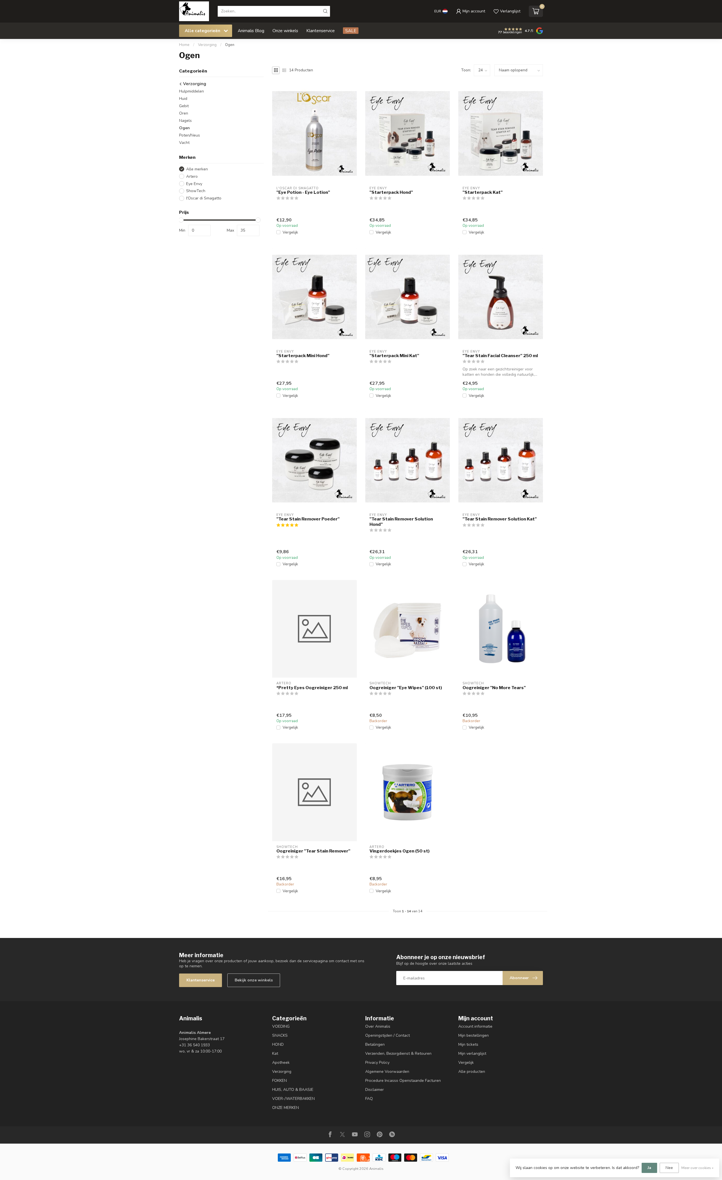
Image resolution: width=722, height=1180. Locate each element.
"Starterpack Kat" (483, 192)
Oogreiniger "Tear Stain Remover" (313, 851)
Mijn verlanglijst (472, 1053)
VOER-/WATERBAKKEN (293, 1098)
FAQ (369, 1098)
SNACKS (280, 1035)
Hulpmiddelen (191, 91)
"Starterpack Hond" (391, 192)
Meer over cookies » (697, 1167)
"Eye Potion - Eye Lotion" (303, 192)
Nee (669, 1167)
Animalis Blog (251, 31)
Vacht (184, 142)
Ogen (229, 44)
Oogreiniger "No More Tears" (494, 687)
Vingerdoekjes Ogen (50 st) (399, 851)
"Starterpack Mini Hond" (302, 355)
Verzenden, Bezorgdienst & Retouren (398, 1053)
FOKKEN (279, 1080)
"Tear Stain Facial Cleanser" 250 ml (500, 355)
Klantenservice (320, 31)
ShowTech (195, 191)
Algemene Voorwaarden (387, 1071)
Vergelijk (290, 232)
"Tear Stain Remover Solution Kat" (500, 519)
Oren (183, 113)
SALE (350, 31)
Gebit (184, 106)
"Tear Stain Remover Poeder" (308, 519)
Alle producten (471, 1071)
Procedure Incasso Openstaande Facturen (403, 1080)
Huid (183, 98)
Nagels (185, 120)
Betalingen (375, 1044)
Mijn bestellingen (473, 1035)
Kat (275, 1053)
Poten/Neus (189, 135)
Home (184, 44)
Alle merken (197, 169)
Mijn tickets (468, 1044)
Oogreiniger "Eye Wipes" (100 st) (405, 687)
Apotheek (281, 1062)
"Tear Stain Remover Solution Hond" (401, 522)
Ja (649, 1167)
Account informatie (475, 1026)
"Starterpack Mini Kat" (394, 355)
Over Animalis (377, 1026)
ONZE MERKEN (285, 1107)
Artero (192, 176)
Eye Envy (194, 184)
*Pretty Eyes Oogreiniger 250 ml (312, 687)
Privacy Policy (377, 1062)
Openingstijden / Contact (387, 1035)
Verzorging (207, 44)
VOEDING (281, 1026)
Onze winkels (285, 31)
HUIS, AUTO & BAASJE (292, 1089)
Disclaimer (374, 1089)
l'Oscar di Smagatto (203, 198)
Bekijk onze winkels (254, 980)
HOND (278, 1044)
